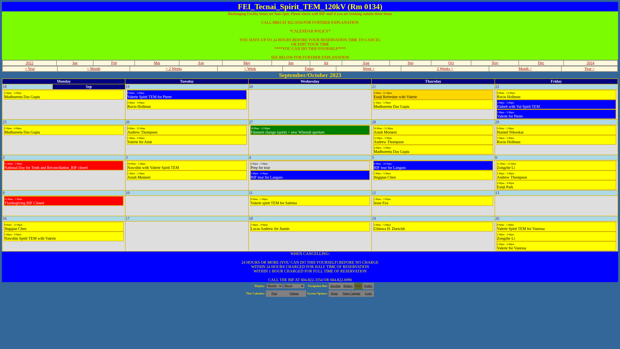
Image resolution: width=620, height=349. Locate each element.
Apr (201, 63)
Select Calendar (351, 293)
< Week (250, 69)
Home (334, 293)
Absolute (335, 286)
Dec (541, 63)
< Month (93, 69)
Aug (366, 63)
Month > (525, 69)
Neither (368, 286)
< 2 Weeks (174, 69)
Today (309, 69)
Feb (114, 63)
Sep (410, 63)
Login (368, 293)
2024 (590, 63)
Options (294, 293)
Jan (75, 63)
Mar (157, 63)
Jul (326, 63)
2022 (29, 63)
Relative (348, 286)
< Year (30, 69)
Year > (589, 69)
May (246, 63)
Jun (291, 63)
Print (274, 293)
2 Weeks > (445, 69)
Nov (495, 63)
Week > (369, 69)
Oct (451, 63)
